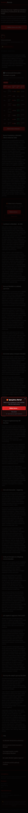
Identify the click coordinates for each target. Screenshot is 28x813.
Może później (14, 411)
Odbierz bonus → (14, 408)
